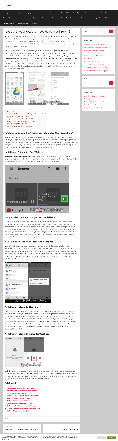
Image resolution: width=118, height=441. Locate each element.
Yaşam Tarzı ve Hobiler (102, 18)
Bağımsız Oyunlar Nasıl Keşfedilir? (94, 50)
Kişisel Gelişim (7, 18)
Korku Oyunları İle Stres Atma (93, 53)
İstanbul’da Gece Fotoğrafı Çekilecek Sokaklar (22, 396)
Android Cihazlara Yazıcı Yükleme (18, 401)
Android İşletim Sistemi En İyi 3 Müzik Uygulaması (24, 406)
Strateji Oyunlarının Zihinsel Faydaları (95, 56)
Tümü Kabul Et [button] (111, 437)
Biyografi (30, 13)
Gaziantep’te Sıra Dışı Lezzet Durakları (95, 47)
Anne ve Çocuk (18, 13)
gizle (13, 111)
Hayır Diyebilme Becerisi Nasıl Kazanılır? (96, 65)
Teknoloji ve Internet (84, 18)
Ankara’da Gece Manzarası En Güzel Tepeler (22, 390)
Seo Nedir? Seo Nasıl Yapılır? (17, 393)
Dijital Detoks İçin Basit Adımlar (93, 62)
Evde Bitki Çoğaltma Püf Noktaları (94, 44)
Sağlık (42, 18)
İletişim (34, 23)
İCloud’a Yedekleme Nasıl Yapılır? (18, 398)
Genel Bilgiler (77, 13)
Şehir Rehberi (52, 18)
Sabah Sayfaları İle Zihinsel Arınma (94, 59)
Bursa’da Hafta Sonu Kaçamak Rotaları (20, 403)
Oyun (34, 18)
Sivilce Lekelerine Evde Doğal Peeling (96, 68)
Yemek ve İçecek (8, 23)
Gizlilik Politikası (23, 23)
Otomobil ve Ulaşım (22, 18)
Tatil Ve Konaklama (67, 18)
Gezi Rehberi (89, 13)
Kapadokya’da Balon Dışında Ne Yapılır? (20, 388)
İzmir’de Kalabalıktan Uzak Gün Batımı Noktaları (23, 408)
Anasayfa (6, 13)
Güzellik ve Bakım (103, 13)
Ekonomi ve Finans (51, 13)
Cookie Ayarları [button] (101, 437)
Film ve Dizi (65, 13)
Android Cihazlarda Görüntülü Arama (19, 411)
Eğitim (39, 13)
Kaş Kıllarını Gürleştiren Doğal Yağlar (95, 71)
